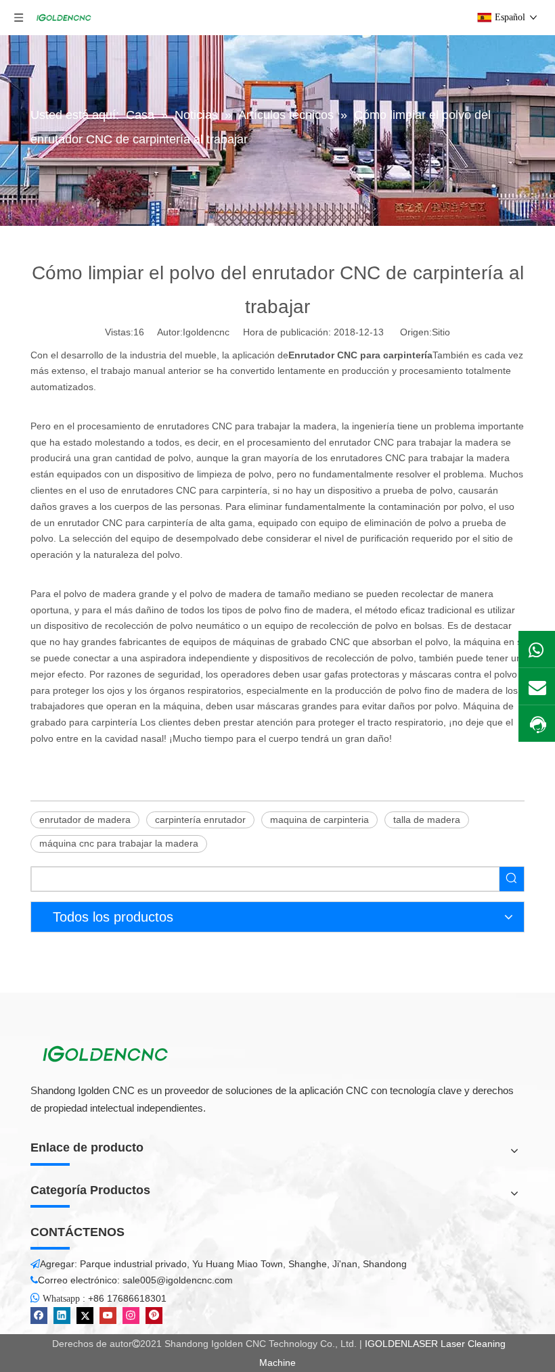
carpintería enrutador (200, 819)
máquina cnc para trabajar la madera (118, 843)
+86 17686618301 (127, 1298)
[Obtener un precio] (536, 724)
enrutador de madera (85, 819)
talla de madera (426, 819)
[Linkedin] (61, 1315)
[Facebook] (38, 1315)
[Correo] (536, 686)
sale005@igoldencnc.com (178, 1280)
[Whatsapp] (536, 649)
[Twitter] (84, 1315)
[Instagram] (131, 1315)
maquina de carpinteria (319, 819)
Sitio (441, 332)
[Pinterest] (154, 1315)
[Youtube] (107, 1315)
